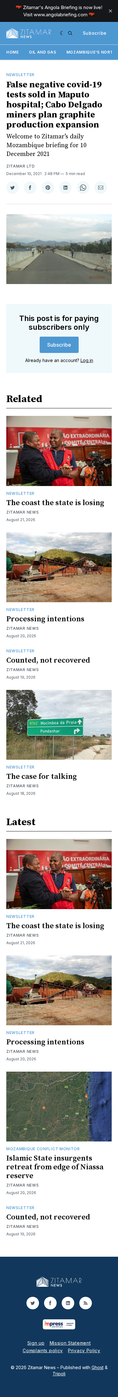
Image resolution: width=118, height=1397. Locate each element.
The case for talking (41, 776)
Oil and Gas (42, 52)
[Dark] (62, 33)
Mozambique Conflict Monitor (43, 1148)
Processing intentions (45, 619)
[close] (110, 11)
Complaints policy (43, 1350)
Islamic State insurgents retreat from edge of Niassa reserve (55, 1167)
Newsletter (20, 74)
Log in (87, 360)
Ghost (98, 1367)
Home (12, 52)
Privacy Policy (84, 1350)
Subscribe (95, 33)
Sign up (36, 1343)
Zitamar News (22, 512)
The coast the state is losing (55, 503)
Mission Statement (70, 1343)
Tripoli (59, 1373)
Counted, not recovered (48, 660)
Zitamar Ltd (20, 166)
